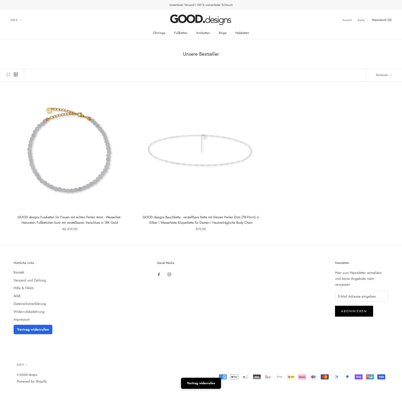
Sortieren (382, 75)
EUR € (14, 20)
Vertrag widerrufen (33, 329)
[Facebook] (159, 274)
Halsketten (242, 33)
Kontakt (19, 272)
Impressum (22, 319)
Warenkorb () (382, 20)
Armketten (203, 33)
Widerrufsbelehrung (29, 311)
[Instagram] (169, 274)
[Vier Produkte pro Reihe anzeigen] (16, 74)
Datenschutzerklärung (30, 303)
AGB (17, 295)
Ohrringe (159, 33)
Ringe (223, 33)
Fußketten (180, 33)
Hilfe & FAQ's (24, 287)
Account (347, 20)
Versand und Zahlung (30, 280)
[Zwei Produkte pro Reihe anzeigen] (8, 74)
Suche (361, 20)
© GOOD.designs (27, 375)
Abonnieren (354, 311)
